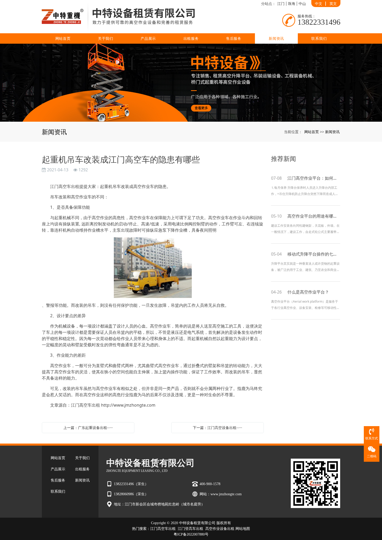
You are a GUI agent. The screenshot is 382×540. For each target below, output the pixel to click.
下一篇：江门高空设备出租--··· (217, 427)
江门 (281, 4)
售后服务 (233, 38)
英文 (333, 4)
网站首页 (63, 38)
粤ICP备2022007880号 (191, 534)
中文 (318, 4)
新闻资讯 (276, 38)
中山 (302, 4)
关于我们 (105, 38)
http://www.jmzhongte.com (128, 405)
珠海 (291, 4)
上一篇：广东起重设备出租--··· (88, 427)
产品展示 (148, 38)
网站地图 (242, 529)
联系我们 (319, 38)
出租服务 (191, 38)
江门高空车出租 (163, 529)
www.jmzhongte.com (226, 494)
